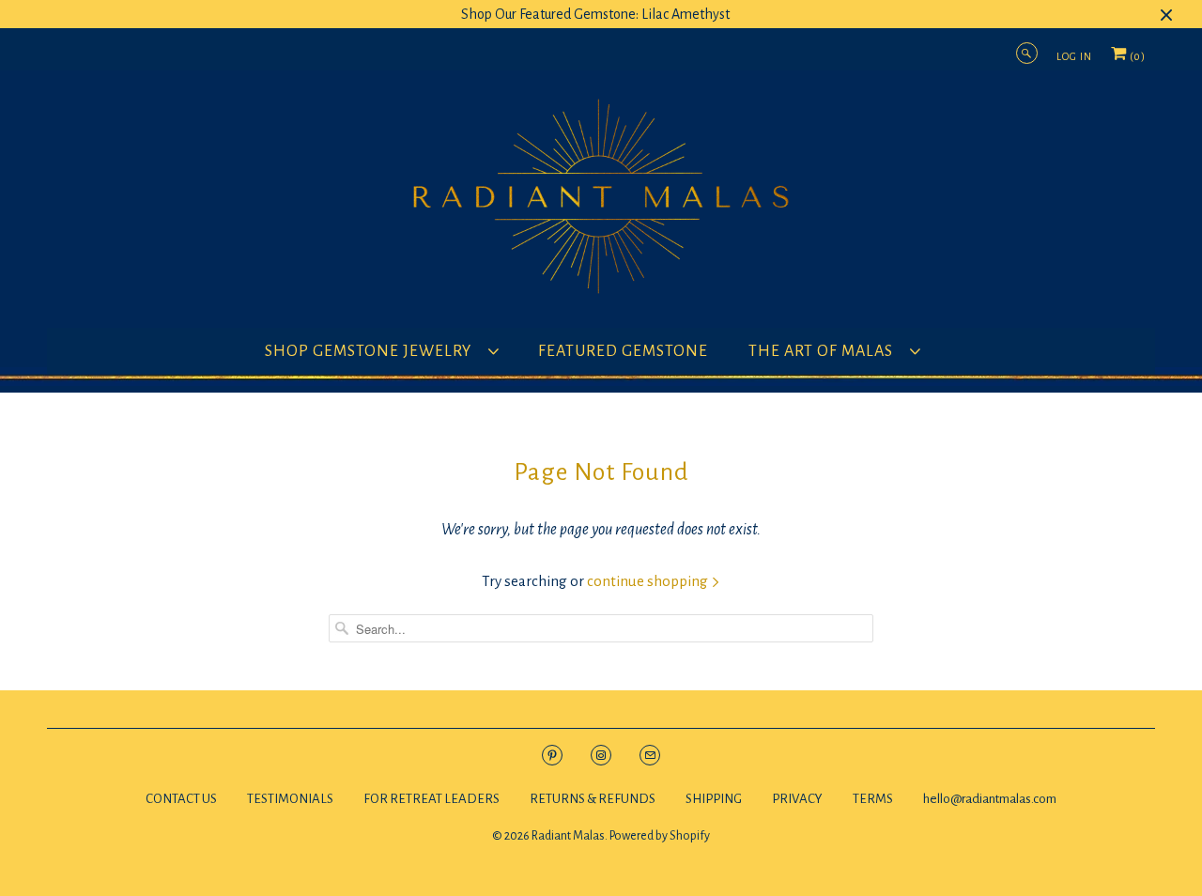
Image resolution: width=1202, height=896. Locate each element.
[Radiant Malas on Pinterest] (552, 754)
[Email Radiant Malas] (650, 754)
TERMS (873, 799)
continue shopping (649, 581)
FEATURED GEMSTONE (623, 351)
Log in (1074, 56)
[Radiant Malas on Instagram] (601, 754)
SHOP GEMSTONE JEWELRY (372, 351)
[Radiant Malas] (601, 204)
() (1136, 60)
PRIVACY (797, 799)
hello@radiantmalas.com (989, 799)
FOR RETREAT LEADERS (431, 799)
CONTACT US (181, 799)
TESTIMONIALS (290, 799)
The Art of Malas (824, 351)
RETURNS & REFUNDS (593, 799)
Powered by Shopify (659, 835)
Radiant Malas (568, 835)
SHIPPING (714, 799)
